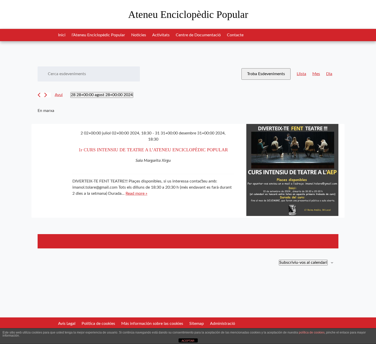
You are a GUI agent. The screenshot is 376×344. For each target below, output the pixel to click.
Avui (59, 95)
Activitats (161, 35)
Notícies (138, 35)
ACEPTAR (188, 340)
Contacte (235, 35)
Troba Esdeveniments (266, 74)
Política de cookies (98, 324)
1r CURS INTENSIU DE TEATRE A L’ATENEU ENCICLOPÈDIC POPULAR (153, 149)
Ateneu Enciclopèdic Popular (188, 14)
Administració (222, 324)
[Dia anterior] (39, 95)
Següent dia (327, 245)
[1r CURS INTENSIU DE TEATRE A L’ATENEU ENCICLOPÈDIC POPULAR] (292, 171)
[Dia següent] (45, 95)
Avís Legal (66, 324)
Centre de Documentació (198, 35)
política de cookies (312, 332)
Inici (61, 35)
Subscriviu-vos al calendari (303, 262)
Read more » (136, 193)
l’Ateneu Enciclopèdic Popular (98, 35)
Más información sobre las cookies (152, 324)
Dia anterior (48, 245)
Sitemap (196, 324)
